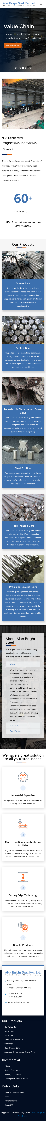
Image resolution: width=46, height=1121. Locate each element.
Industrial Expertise (23, 795)
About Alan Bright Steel (14, 1092)
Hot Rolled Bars (11, 1027)
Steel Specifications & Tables (16, 1078)
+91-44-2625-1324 (15, 993)
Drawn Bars (23, 283)
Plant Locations (10, 1101)
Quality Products (23, 945)
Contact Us (9, 1105)
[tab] (23, 664)
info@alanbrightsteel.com (18, 1002)
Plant (6, 1096)
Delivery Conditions (12, 1074)
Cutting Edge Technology (23, 895)
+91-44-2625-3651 (15, 997)
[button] (16, 68)
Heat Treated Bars (23, 525)
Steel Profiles (23, 468)
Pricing (7, 1066)
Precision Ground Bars (23, 586)
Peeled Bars (23, 348)
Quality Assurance (12, 1070)
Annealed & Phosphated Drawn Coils (19, 1052)
